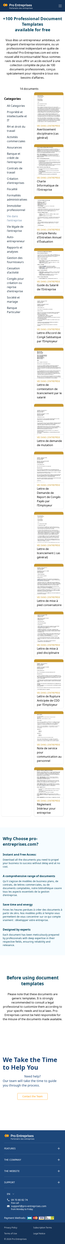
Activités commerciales (16, 139)
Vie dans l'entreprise (14, 218)
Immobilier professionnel (16, 208)
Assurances (14, 147)
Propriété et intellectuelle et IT (17, 116)
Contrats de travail (14, 170)
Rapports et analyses (14, 250)
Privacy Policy (10, 1227)
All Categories (16, 106)
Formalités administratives (17, 197)
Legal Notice (39, 1233)
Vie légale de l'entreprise (15, 229)
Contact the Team (32, 1096)
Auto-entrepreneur (16, 239)
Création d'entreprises (15, 181)
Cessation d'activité (13, 270)
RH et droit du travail (16, 129)
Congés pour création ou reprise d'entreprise (15, 285)
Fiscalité (12, 189)
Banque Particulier (13, 310)
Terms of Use (10, 1233)
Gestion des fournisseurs (15, 260)
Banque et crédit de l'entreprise (14, 158)
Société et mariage (13, 300)
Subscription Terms (42, 1227)
